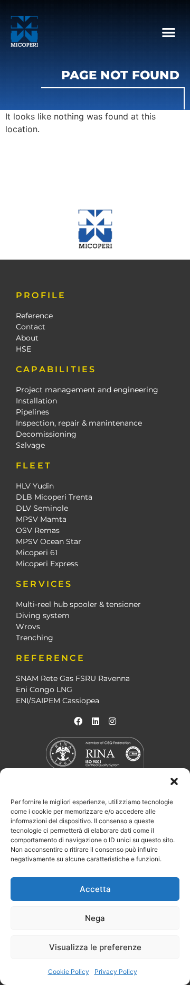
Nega (95, 918)
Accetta (95, 889)
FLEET (34, 466)
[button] (174, 781)
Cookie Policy (68, 971)
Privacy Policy (115, 971)
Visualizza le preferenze (95, 947)
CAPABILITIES (56, 369)
